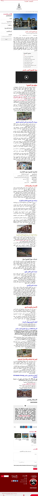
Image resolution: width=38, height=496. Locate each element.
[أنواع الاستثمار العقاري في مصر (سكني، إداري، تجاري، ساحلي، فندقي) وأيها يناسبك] (32, 435)
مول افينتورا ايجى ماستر (28, 56)
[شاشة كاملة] (16, 82)
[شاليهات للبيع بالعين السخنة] (25, 435)
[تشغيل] (35, 82)
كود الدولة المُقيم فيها (8, 28)
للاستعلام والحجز (27, 66)
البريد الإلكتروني (9, 31)
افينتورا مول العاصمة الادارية (21, 100)
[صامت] (18, 82)
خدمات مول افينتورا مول (28, 62)
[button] (26, 77)
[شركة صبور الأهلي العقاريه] (17, 435)
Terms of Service (23, 481)
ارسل (6, 39)
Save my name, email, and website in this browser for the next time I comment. (25, 466)
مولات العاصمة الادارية (21, 95)
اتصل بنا (26, 1)
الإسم (10, 18)
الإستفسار (10, 34)
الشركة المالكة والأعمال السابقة (30, 65)
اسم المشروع (9, 21)
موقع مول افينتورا (27, 57)
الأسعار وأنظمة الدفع (28, 63)
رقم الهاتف (10, 25)
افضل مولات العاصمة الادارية (22, 240)
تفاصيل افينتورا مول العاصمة (29, 59)
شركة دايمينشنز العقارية (24, 415)
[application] (26, 77)
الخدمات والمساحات (28, 60)
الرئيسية (31, 1)
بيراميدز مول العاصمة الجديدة (20, 97)
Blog (25, 478)
